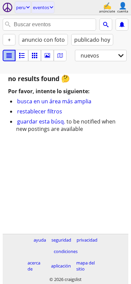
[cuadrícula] (34, 55)
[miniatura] (21, 55)
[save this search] (122, 25)
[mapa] (60, 55)
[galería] (47, 55)
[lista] (9, 55)
